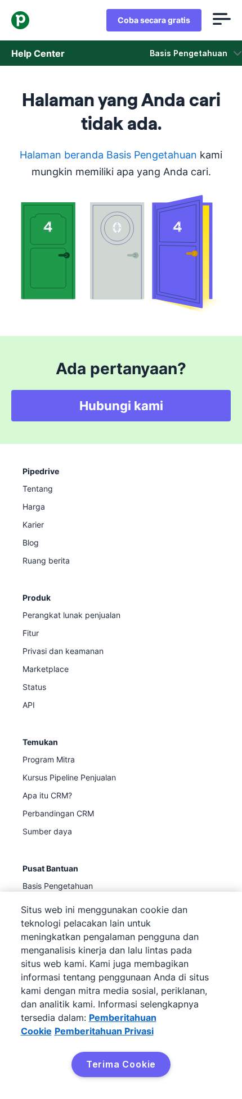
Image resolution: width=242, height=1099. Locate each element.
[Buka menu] (222, 20)
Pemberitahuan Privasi (104, 1031)
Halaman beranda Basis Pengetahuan (108, 155)
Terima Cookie (121, 1064)
